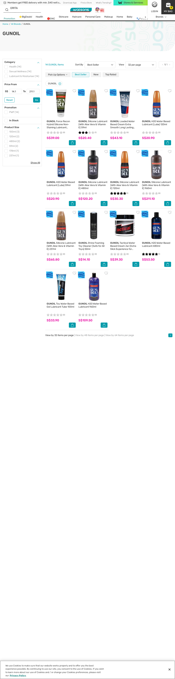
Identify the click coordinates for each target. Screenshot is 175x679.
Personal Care (92, 16)
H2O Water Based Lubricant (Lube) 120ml (156, 123)
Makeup (108, 16)
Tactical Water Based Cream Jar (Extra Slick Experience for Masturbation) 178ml (123, 247)
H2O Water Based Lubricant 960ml (92, 305)
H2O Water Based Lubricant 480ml (156, 244)
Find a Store (86, 3)
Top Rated (110, 74)
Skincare (63, 16)
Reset (9, 100)
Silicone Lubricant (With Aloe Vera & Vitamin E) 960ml (156, 185)
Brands (159, 16)
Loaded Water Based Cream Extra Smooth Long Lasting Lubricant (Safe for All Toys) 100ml (122, 127)
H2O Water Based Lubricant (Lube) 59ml (61, 184)
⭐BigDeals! (25, 16)
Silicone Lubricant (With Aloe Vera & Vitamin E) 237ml (61, 246)
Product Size (11, 127)
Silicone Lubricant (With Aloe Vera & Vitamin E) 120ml (124, 185)
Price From (10, 84)
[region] (87, 670)
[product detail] (61, 104)
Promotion (9, 18)
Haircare (77, 16)
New (95, 74)
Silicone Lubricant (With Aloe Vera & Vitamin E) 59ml (92, 124)
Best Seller (80, 74)
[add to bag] (72, 142)
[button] (168, 7)
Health (39, 16)
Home (120, 16)
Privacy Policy (18, 675)
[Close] (59, 83)
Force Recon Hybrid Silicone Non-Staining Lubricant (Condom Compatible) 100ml (58, 127)
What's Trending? (103, 3)
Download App (70, 3)
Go (36, 100)
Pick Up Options (56, 74)
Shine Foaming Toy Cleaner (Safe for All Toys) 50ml (91, 246)
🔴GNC (51, 18)
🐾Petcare (142, 18)
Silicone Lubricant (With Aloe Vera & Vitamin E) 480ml (92, 185)
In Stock (14, 120)
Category (9, 62)
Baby (129, 16)
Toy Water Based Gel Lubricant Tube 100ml (60, 305)
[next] (145, 17)
